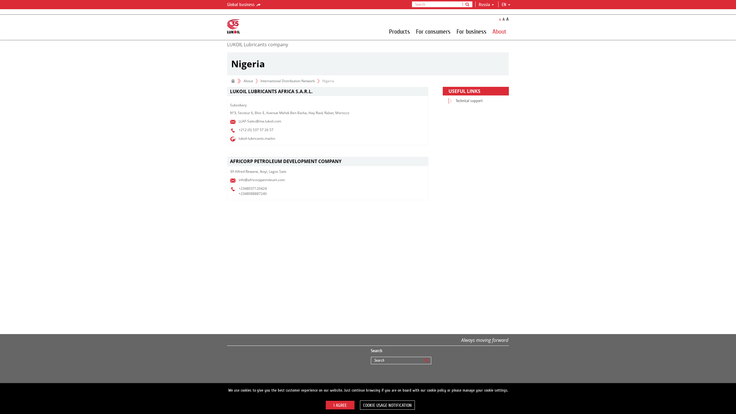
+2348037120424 (253, 188)
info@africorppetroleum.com (262, 180)
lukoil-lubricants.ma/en (257, 138)
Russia (484, 4)
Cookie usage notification (387, 405)
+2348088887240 (253, 193)
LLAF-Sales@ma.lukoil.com (260, 121)
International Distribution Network (287, 80)
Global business (241, 4)
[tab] (327, 91)
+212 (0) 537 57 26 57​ (256, 130)
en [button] (504, 4)
